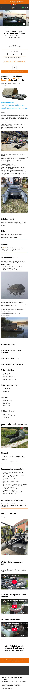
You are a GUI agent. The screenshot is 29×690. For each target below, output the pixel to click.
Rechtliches (14, 672)
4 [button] (4, 27)
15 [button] (16, 27)
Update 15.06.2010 (5, 315)
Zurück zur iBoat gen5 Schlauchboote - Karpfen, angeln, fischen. (15, 660)
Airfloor (12, 234)
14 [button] (15, 27)
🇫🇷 (13, 4)
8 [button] (8, 27)
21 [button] (22, 27)
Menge (14, 64)
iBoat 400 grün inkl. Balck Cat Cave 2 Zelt (14, 57)
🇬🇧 (15, 4)
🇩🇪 (11, 4)
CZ (17, 4)
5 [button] (5, 27)
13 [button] (14, 27)
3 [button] (3, 27)
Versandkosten (18, 46)
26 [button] (28, 27)
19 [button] (20, 27)
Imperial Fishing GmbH (14, 667)
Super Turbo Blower (16, 160)
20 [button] (21, 27)
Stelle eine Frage (14, 640)
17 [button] (18, 27)
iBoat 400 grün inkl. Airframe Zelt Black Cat (14, 61)
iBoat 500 (14, 120)
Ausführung (14, 51)
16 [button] (17, 27)
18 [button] (19, 27)
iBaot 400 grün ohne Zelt (14, 54)
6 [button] (6, 27)
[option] (14, 2)
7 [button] (7, 27)
